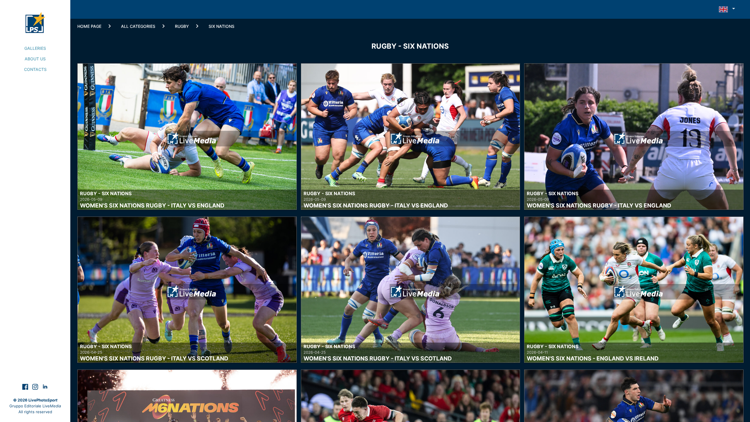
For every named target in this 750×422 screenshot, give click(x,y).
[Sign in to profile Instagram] (35, 386)
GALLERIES (35, 48)
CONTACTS (35, 69)
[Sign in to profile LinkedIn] (45, 386)
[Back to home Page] (35, 16)
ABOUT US (35, 58)
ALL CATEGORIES (138, 26)
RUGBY (182, 26)
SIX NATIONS (221, 26)
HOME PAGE (89, 26)
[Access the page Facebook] (25, 386)
